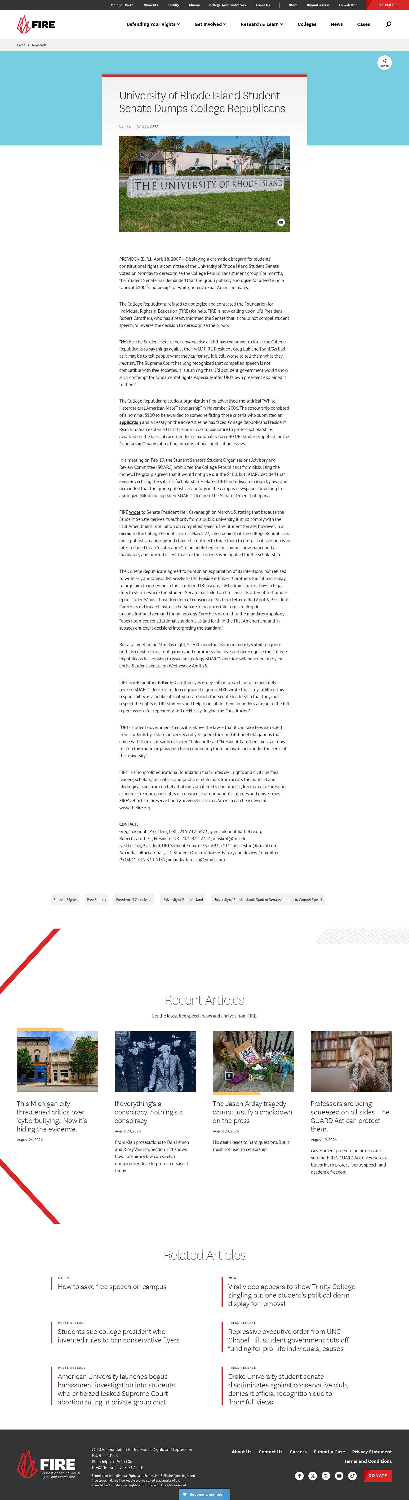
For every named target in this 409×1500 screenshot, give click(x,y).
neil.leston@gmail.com (254, 845)
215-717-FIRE (132, 1467)
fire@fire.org (104, 1467)
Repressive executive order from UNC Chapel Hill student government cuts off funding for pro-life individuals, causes (288, 1339)
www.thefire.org (134, 808)
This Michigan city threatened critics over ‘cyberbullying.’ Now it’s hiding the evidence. (52, 1116)
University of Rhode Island (182, 899)
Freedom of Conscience (134, 899)
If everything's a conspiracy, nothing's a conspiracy (149, 1111)
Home (21, 45)
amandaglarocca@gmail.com (196, 860)
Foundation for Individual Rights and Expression (149, 1449)
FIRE (127, 126)
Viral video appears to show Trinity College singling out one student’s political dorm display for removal (291, 1294)
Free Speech (96, 899)
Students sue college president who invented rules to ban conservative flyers (119, 1335)
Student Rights (65, 899)
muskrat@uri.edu (230, 838)
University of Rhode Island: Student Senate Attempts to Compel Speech (268, 899)
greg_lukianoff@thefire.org (236, 831)
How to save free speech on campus (112, 1286)
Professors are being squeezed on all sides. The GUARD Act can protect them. (350, 1116)
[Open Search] (389, 24)
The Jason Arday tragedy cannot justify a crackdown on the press (252, 1111)
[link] (37, 24)
